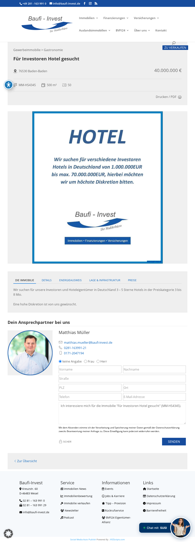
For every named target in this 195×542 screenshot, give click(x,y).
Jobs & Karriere (115, 496)
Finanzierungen (114, 18)
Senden (174, 442)
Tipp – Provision (115, 503)
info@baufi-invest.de (36, 512)
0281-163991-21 (75, 348)
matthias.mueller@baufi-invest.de (88, 342)
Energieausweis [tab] (70, 280)
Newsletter (71, 510)
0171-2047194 (74, 353)
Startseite (152, 489)
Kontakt (161, 30)
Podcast (68, 517)
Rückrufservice (114, 510)
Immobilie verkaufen (76, 503)
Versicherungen (145, 18)
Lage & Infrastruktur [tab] (104, 280)
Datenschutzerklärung (160, 496)
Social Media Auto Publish (83, 539)
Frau (91, 361)
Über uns (140, 30)
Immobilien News (74, 489)
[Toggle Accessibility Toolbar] (8, 84)
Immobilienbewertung (77, 496)
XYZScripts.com (117, 539)
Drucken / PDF (166, 97)
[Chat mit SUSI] (180, 527)
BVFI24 (120, 30)
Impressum (153, 503)
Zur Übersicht (27, 461)
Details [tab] (47, 280)
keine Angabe (72, 361)
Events (108, 489)
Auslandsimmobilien (93, 30)
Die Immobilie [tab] (24, 280)
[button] (8, 533)
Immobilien (87, 18)
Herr (104, 361)
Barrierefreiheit (156, 510)
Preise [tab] (132, 280)
